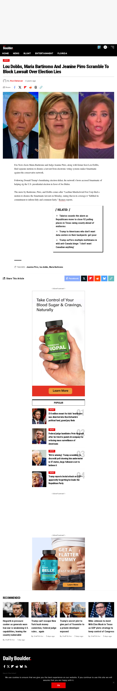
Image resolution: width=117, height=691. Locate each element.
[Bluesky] (21, 666)
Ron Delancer (16, 81)
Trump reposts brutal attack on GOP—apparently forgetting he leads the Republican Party (65, 480)
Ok (58, 685)
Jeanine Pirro (32, 267)
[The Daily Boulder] (8, 47)
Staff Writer (10, 640)
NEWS (6, 60)
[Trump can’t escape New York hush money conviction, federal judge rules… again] (44, 609)
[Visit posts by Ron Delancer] (5, 81)
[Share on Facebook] (14, 87)
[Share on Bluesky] (104, 278)
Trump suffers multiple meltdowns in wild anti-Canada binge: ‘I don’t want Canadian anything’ (76, 243)
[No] (113, 682)
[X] (8, 666)
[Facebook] (4, 666)
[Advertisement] (58, 22)
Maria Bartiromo (56, 267)
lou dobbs (44, 267)
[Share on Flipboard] (25, 87)
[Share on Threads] (35, 87)
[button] (99, 47)
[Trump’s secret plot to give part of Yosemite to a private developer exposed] (73, 609)
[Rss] (26, 666)
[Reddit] (17, 666)
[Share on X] (19, 87)
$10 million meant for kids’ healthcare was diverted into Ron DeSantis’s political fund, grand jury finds (65, 417)
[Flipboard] (12, 666)
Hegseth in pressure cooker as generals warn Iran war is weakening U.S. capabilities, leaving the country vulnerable (16, 627)
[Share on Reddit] (30, 87)
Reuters (62, 199)
